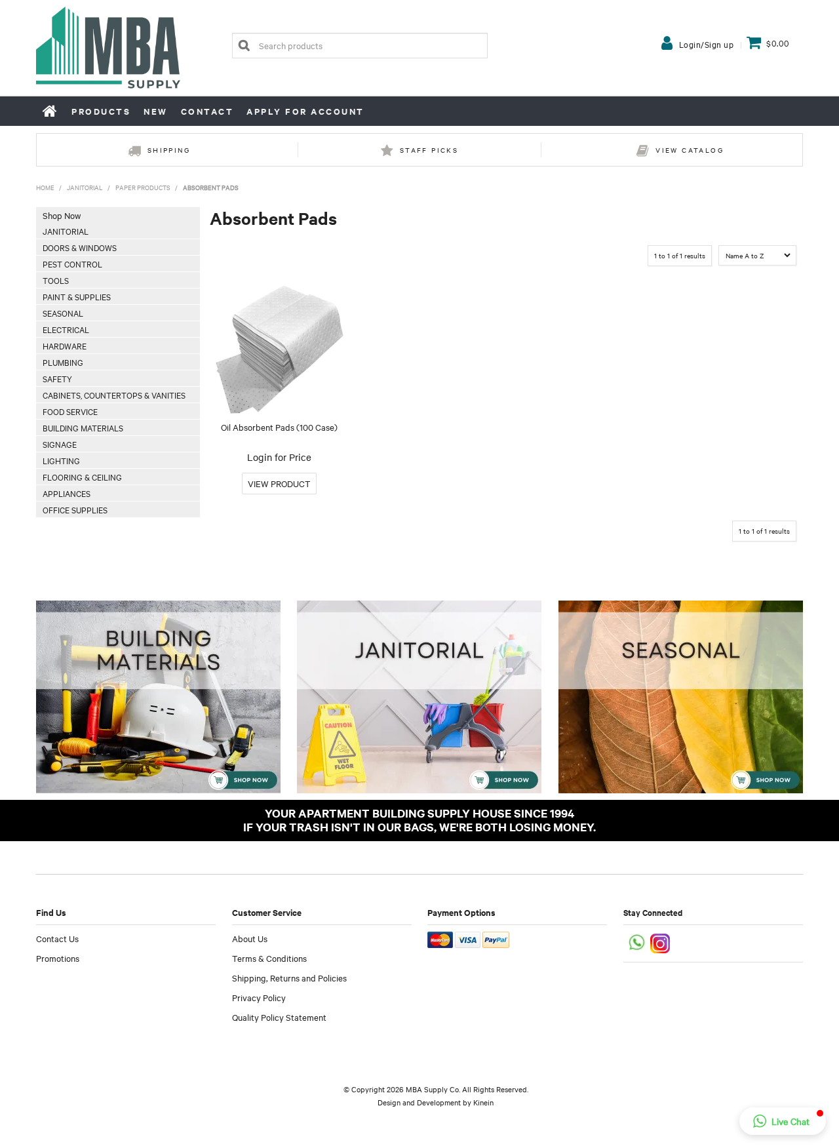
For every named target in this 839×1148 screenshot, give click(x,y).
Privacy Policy (259, 997)
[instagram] (661, 942)
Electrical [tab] (66, 329)
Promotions (57, 958)
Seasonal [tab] (63, 313)
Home (50, 110)
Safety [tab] (57, 378)
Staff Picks (429, 150)
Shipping (168, 150)
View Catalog (689, 150)
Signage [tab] (60, 444)
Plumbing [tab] (63, 362)
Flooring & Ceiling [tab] (82, 477)
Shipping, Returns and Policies (289, 977)
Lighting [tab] (61, 460)
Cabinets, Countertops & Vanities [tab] (114, 395)
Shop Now (62, 215)
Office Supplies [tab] (75, 509)
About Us (249, 938)
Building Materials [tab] (83, 427)
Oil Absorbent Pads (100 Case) (279, 427)
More (279, 483)
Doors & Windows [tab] (80, 247)
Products (100, 111)
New (156, 111)
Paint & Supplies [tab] (77, 296)
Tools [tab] (56, 280)
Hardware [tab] (65, 345)
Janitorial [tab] (65, 231)
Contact (207, 111)
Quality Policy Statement (279, 1017)
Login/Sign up (706, 44)
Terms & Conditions (269, 958)
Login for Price (279, 457)
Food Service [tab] (70, 411)
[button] (782, 1121)
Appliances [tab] (66, 493)
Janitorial (85, 187)
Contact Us (57, 938)
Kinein (483, 1102)
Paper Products (142, 187)
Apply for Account (305, 111)
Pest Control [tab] (72, 263)
